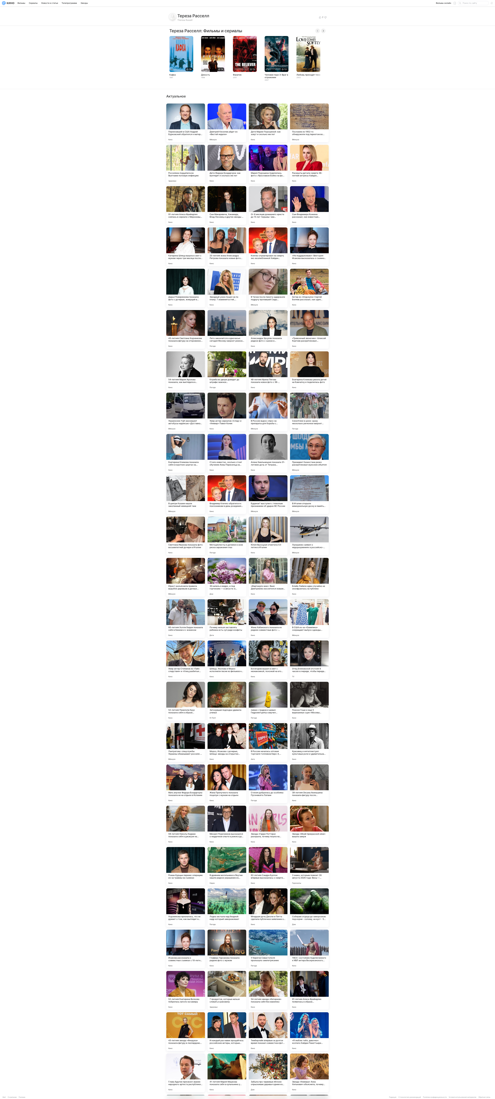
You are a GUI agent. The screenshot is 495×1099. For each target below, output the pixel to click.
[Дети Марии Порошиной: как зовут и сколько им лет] (268, 123)
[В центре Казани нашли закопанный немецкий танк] (185, 494)
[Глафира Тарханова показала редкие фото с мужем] (227, 949)
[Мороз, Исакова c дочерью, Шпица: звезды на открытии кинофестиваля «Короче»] (227, 742)
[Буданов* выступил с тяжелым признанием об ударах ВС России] (268, 494)
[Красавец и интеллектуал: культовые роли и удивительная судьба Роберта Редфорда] (309, 742)
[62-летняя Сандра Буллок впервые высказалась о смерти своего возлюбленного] (268, 866)
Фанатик (237, 74)
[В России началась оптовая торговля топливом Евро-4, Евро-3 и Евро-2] (268, 742)
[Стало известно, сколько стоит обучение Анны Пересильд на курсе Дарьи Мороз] (227, 453)
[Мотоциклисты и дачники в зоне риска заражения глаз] (227, 536)
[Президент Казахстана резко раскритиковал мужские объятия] (309, 453)
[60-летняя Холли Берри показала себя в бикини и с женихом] (185, 618)
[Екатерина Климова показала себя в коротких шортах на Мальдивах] (185, 453)
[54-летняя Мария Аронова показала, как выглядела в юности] (185, 370)
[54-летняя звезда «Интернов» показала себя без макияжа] (268, 990)
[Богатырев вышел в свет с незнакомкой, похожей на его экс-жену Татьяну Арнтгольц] (268, 660)
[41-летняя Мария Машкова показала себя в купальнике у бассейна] (227, 1073)
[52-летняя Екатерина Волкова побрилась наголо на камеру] (185, 990)
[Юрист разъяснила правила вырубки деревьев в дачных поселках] (185, 577)
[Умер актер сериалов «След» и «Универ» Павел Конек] (227, 412)
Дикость (205, 74)
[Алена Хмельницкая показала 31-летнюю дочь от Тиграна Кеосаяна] (268, 453)
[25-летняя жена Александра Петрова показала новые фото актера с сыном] (227, 246)
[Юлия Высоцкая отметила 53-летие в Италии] (268, 536)
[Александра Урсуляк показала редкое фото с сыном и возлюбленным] (268, 329)
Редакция (392, 1097)
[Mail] (4, 3)
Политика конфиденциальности (435, 1097)
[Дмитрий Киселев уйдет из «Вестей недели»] (227, 123)
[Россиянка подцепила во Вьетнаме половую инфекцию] (185, 164)
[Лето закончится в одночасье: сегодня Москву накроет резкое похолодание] (227, 329)
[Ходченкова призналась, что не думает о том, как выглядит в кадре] (185, 907)
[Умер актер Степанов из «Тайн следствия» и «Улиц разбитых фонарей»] (185, 660)
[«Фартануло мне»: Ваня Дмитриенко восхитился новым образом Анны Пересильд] (268, 577)
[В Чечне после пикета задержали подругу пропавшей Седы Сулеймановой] (268, 288)
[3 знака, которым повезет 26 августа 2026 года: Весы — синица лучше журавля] (309, 866)
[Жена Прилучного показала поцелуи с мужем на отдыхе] (227, 783)
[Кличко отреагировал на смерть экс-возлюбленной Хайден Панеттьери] (268, 246)
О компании (12, 1097)
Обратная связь (484, 1097)
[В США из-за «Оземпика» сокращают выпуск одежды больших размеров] (309, 618)
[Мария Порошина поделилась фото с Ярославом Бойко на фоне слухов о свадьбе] (268, 164)
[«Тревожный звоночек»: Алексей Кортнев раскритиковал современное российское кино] (309, 329)
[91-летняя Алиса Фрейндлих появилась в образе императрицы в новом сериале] (309, 990)
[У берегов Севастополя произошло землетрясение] (268, 949)
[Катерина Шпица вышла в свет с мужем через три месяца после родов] (185, 246)
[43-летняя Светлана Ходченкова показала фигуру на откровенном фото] (185, 329)
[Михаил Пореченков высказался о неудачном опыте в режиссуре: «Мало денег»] (227, 825)
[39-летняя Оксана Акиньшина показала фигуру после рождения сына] (309, 783)
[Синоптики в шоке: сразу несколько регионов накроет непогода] (309, 412)
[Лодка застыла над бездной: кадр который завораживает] (227, 907)
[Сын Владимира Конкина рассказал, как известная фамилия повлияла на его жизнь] (309, 205)
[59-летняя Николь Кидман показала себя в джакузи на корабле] (185, 825)
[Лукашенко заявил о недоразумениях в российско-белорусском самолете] (309, 536)
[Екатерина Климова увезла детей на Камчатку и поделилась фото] (309, 370)
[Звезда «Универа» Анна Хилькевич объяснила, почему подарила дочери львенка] (309, 1073)
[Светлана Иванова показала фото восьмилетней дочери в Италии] (185, 536)
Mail (4, 1097)
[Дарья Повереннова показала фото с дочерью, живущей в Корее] (185, 288)
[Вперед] (323, 31)
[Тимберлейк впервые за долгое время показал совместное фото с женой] (268, 1031)
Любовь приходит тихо (308, 74)
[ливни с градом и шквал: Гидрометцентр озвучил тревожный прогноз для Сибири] (268, 701)
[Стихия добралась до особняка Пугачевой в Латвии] (268, 783)
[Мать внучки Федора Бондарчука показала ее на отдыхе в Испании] (185, 783)
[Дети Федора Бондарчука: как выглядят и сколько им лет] (227, 164)
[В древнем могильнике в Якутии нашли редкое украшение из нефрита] (227, 866)
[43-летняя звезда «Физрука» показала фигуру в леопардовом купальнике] (185, 1031)
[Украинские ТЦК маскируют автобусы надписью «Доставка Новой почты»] (185, 412)
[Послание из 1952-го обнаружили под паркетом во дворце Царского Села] (309, 123)
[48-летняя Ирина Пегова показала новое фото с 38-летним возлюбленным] (268, 370)
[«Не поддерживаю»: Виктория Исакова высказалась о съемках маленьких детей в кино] (309, 246)
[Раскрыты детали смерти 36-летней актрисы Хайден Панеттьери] (309, 164)
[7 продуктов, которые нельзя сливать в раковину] (227, 990)
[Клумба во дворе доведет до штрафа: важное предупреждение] (227, 370)
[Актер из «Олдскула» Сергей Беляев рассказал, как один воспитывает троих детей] (309, 288)
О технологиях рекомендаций (409, 1097)
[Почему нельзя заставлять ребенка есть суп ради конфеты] (227, 618)
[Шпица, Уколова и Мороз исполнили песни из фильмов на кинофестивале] (227, 660)
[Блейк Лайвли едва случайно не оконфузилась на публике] (309, 577)
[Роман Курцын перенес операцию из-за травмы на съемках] (185, 866)
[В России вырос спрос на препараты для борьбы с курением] (268, 412)
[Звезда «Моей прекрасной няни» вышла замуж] (309, 825)
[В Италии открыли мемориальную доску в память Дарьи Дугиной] (309, 494)
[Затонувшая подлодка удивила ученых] (227, 701)
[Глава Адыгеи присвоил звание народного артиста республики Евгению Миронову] (185, 1073)
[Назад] (317, 31)
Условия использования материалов (462, 1097)
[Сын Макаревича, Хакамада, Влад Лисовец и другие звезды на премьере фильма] (227, 205)
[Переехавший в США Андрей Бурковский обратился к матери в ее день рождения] (185, 123)
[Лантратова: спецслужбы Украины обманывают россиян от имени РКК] (185, 742)
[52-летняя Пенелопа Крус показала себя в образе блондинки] (185, 701)
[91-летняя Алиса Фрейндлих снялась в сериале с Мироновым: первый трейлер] (185, 205)
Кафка (172, 74)
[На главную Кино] (10, 3)
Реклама (22, 1097)
